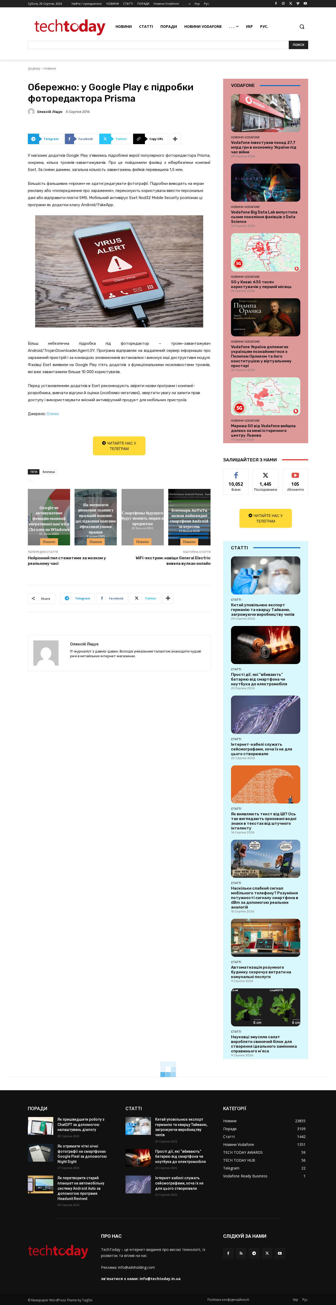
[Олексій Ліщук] (32, 111)
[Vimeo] (298, 4)
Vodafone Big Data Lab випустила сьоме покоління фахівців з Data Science (264, 217)
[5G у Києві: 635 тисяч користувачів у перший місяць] (265, 252)
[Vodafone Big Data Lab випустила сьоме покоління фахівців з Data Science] (265, 183)
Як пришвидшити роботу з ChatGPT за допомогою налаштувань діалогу (80, 1124)
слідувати (266, 472)
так (236, 472)
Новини (50, 68)
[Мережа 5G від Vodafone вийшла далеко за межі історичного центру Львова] (265, 396)
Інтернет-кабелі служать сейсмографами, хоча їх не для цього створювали (261, 749)
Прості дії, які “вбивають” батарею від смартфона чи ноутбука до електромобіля (259, 679)
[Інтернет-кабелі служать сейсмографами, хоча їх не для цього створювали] (265, 715)
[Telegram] (254, 1253)
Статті (236, 599)
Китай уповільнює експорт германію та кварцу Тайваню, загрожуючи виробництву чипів (263, 610)
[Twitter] (291, 4)
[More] (175, 139)
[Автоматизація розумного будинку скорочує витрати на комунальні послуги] (265, 938)
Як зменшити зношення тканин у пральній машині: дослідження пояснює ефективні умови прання (96, 518)
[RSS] (241, 1253)
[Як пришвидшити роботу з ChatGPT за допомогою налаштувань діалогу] (40, 1126)
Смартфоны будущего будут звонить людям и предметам (143, 518)
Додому (34, 68)
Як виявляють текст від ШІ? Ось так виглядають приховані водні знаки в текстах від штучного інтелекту (263, 821)
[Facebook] (276, 4)
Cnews (53, 413)
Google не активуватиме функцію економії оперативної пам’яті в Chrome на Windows (49, 517)
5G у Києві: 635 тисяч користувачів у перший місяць (261, 284)
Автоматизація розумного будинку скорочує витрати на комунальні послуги (261, 972)
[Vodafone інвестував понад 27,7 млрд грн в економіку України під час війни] (265, 113)
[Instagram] (283, 4)
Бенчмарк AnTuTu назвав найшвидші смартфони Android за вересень (189, 518)
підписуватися (296, 472)
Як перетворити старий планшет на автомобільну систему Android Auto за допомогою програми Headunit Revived (80, 1188)
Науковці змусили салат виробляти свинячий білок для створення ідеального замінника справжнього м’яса (264, 1044)
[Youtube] (305, 4)
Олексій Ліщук (49, 111)
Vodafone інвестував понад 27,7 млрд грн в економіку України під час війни (263, 147)
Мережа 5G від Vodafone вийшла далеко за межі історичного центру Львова (263, 431)
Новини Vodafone (245, 137)
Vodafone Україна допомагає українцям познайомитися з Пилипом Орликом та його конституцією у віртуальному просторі (261, 356)
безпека (49, 472)
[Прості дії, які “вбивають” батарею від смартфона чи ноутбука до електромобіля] (265, 645)
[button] (302, 26)
